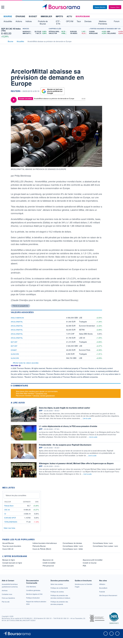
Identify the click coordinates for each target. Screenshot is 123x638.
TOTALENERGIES (10, 522)
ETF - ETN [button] (58, 22)
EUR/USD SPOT (10, 518)
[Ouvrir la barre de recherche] (87, 7)
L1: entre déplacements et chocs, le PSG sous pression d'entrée (68, 426)
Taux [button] (79, 21)
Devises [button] (87, 21)
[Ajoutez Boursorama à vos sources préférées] (52, 91)
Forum (116, 21)
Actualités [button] (8, 21)
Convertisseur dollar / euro (73, 546)
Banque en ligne (8, 560)
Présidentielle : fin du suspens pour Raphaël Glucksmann (65, 444)
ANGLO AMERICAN (17, 318)
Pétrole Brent (8, 506)
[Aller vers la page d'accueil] (62, 7)
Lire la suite (87, 418)
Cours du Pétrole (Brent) (42, 549)
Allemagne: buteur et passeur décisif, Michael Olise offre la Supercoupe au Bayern (76, 463)
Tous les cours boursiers (11, 546)
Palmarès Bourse (39, 546)
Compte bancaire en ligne (12, 563)
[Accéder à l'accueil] (3, 41)
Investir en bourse (89, 563)
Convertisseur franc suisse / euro (105, 546)
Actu (69, 16)
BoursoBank (83, 16)
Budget (33, 16)
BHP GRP (14, 342)
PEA (84, 565)
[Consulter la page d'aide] (90, 7)
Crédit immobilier (49, 563)
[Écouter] (14, 100)
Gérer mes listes (9, 528)
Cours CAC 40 (7, 549)
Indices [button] (29, 21)
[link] (4, 590)
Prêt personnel (48, 565)
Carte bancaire (8, 565)
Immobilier (46, 16)
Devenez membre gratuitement (44, 395)
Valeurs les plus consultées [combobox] (16, 495)
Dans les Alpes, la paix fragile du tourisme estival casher (64, 407)
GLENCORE (15, 354)
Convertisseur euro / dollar (73, 549)
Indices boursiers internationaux (45, 543)
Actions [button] (19, 21)
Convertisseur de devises (72, 543)
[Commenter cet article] (4, 70)
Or (5, 514)
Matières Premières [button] (102, 22)
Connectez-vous (41, 393)
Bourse (8, 16)
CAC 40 (7, 509)
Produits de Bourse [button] (43, 22)
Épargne (20, 16)
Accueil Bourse (8, 543)
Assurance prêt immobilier (93, 560)
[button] (3, 7)
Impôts (59, 16)
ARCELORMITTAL (17, 322)
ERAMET (14, 350)
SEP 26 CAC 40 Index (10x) (11, 29)
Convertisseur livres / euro (103, 543)
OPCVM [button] (69, 21)
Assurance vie (48, 560)
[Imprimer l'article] (4, 92)
